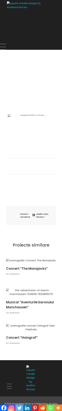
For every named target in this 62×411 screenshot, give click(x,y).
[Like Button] (9, 166)
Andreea (14, 274)
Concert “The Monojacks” (27, 268)
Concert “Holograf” (22, 337)
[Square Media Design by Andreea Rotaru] (34, 22)
